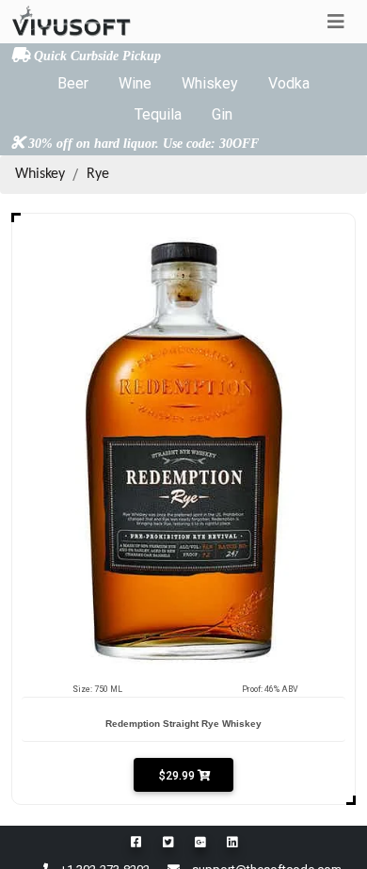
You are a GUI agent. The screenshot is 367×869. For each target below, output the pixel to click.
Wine (135, 83)
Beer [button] (72, 83)
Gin (222, 114)
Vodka (289, 83)
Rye (98, 174)
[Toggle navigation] (336, 21)
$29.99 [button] (177, 775)
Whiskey (40, 174)
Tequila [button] (158, 114)
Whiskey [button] (210, 83)
